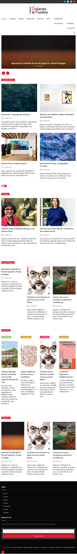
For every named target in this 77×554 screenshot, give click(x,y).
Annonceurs (37, 547)
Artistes (40, 19)
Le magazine (51, 547)
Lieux (48, 19)
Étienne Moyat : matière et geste (14, 163)
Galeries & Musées (17, 547)
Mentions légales (28, 547)
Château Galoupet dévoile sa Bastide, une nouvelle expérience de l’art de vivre (9, 377)
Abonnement (58, 547)
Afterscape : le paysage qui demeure (15, 114)
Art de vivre (58, 23)
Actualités (71, 28)
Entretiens (30, 19)
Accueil (4, 19)
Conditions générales (69, 547)
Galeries (13, 19)
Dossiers (70, 23)
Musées (21, 19)
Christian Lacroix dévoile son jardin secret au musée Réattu (38, 299)
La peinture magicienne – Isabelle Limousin (66, 374)
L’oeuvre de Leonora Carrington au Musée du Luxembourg (62, 299)
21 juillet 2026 (46, 170)
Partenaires (44, 547)
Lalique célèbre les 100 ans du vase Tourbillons (28, 374)
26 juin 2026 (58, 306)
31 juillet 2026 (7, 118)
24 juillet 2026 (46, 121)
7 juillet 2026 (46, 235)
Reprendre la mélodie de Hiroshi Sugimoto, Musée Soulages (11, 271)
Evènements (58, 19)
